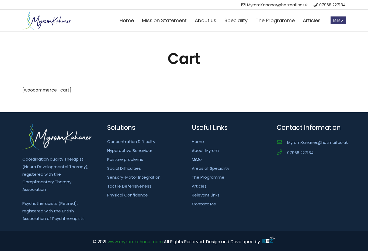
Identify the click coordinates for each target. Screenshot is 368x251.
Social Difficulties (124, 168)
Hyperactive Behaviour (129, 150)
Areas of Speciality (210, 168)
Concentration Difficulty (131, 141)
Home (198, 141)
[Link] (46, 20)
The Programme (208, 177)
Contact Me (204, 204)
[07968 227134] (282, 153)
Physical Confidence (127, 195)
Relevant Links (206, 195)
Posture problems (125, 159)
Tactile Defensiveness (129, 186)
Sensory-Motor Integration (134, 177)
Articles (199, 186)
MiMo (197, 159)
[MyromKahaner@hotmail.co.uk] (282, 142)
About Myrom (205, 150)
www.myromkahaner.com (135, 242)
